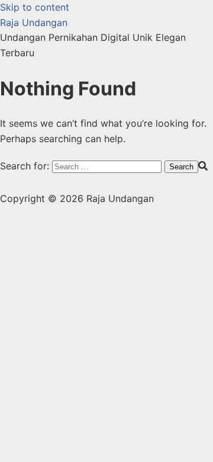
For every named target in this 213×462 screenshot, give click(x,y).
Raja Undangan (33, 22)
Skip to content (34, 7)
